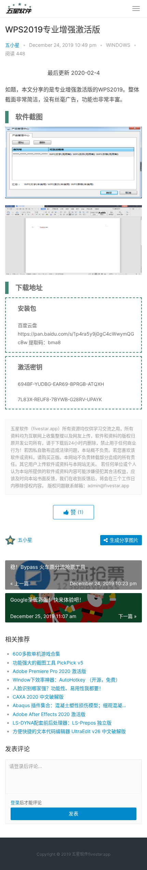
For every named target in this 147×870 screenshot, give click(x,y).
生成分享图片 (123, 540)
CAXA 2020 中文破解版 (38, 697)
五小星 (12, 45)
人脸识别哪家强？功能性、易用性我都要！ (58, 688)
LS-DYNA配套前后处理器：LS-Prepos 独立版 (62, 723)
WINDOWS (118, 45)
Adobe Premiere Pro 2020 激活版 (49, 671)
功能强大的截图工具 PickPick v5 (48, 662)
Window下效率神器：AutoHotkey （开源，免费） (66, 680)
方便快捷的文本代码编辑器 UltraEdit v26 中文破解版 (69, 731)
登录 (15, 802)
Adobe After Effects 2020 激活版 (49, 714)
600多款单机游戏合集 (36, 654)
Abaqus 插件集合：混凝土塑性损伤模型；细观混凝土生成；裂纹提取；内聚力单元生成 (71, 705)
